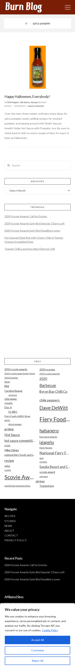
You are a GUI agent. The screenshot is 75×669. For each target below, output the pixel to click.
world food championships (17, 486)
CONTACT (11, 535)
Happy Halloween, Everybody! (27, 96)
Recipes (34, 102)
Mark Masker (45, 447)
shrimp (40, 481)
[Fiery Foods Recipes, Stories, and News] (27, 7)
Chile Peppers (13, 102)
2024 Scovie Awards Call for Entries (25, 216)
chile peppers (49, 400)
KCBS (7, 445)
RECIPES (9, 516)
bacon (7, 381)
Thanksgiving (46, 486)
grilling (9, 429)
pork (41, 458)
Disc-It (8, 407)
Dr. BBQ (12, 411)
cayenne (12, 395)
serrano (43, 476)
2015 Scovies (11, 377)
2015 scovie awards (49, 373)
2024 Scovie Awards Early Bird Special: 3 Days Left (34, 223)
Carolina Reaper (13, 390)
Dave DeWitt (53, 407)
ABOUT (9, 530)
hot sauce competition (19, 441)
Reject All (37, 660)
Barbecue (47, 385)
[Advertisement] (37, 307)
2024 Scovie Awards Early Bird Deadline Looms (32, 230)
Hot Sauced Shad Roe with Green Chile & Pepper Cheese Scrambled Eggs (33, 239)
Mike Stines (11, 450)
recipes (43, 461)
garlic (7, 420)
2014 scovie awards (15, 369)
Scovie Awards (19, 477)
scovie (7, 470)
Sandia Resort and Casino (54, 467)
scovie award (47, 472)
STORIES (10, 521)
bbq (6, 386)
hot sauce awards (48, 436)
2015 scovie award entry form (19, 373)
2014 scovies (47, 369)
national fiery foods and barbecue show (19, 454)
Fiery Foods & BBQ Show (17, 416)
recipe (9, 460)
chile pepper (10, 399)
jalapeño (46, 442)
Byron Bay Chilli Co (53, 392)
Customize (37, 650)
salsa (7, 465)
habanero (49, 430)
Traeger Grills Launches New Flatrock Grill (29, 248)
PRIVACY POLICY (15, 540)
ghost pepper (15, 424)
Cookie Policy (50, 630)
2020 (43, 379)
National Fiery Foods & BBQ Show (54, 453)
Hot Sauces (25, 102)
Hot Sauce (12, 435)
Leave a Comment (36, 106)
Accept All (37, 639)
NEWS (8, 525)
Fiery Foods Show (54, 419)
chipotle (8, 403)
